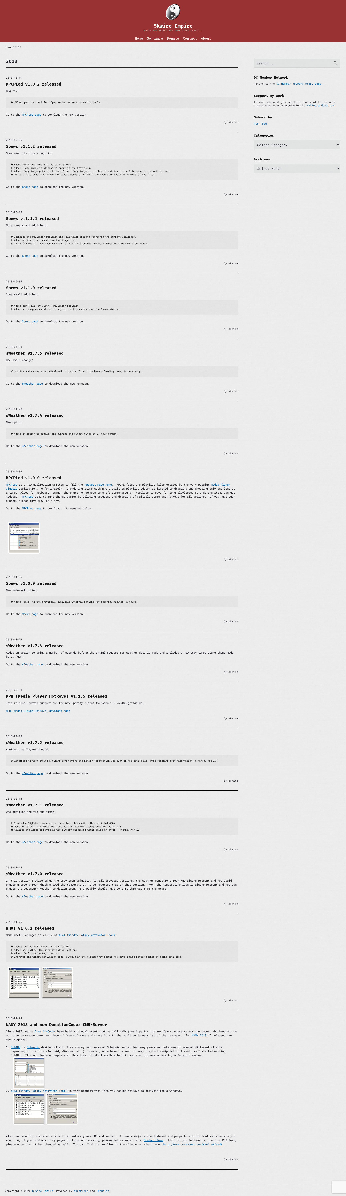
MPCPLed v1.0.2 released (33, 84)
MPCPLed (11, 484)
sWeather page (32, 383)
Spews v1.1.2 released (31, 146)
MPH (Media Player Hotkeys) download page (38, 711)
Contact (190, 38)
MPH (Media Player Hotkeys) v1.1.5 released (56, 696)
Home (139, 38)
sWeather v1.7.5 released (35, 353)
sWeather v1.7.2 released (35, 742)
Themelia (102, 1190)
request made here (98, 484)
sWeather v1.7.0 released (35, 873)
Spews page (30, 187)
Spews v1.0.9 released (31, 583)
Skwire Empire (42, 1190)
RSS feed (260, 123)
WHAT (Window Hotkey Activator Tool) (87, 935)
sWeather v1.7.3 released (35, 645)
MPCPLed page (31, 114)
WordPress (81, 1190)
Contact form (153, 1140)
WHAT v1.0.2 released (30, 928)
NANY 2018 (199, 1035)
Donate (173, 38)
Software (155, 38)
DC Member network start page (298, 83)
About (206, 38)
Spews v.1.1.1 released (32, 218)
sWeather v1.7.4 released (35, 415)
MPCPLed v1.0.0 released (33, 477)
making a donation (320, 105)
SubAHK (15, 1047)
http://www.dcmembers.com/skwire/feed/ (192, 1144)
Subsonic (33, 1047)
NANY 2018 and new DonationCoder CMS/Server (56, 1024)
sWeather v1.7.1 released (35, 805)
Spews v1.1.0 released (31, 287)
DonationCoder (45, 1031)
